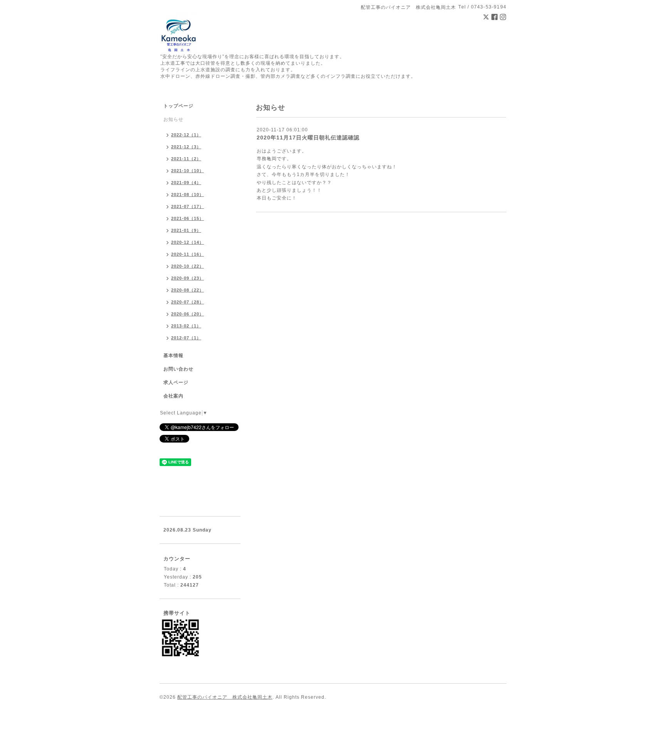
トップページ (178, 106)
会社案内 (173, 396)
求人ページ (175, 382)
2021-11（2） (186, 158)
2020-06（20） (187, 314)
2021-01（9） (186, 230)
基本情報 (173, 355)
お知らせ (173, 119)
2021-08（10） (187, 194)
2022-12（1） (186, 134)
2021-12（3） (186, 146)
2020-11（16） (187, 254)
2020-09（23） (187, 278)
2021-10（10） (187, 170)
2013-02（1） (186, 326)
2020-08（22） (187, 290)
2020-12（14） (187, 242)
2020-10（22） (187, 266)
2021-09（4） (186, 182)
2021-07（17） (187, 206)
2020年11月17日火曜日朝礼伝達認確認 (308, 137)
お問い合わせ (178, 369)
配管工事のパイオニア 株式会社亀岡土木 (224, 697)
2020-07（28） (187, 302)
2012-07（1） (186, 337)
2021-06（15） (187, 218)
